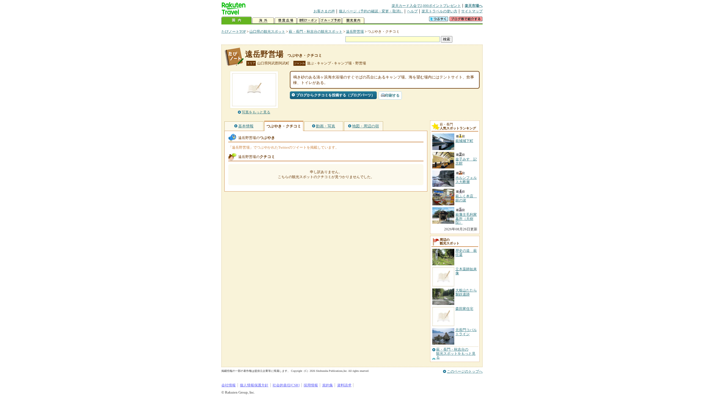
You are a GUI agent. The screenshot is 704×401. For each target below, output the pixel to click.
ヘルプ (412, 11)
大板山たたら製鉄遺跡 (466, 292)
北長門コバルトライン (466, 332)
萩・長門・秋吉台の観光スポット (315, 31)
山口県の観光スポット (267, 31)
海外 (263, 20)
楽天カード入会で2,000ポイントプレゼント (426, 6)
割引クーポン (308, 20)
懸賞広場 (286, 20)
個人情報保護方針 (254, 385)
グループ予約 (331, 20)
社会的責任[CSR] (286, 385)
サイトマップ (472, 11)
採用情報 (311, 385)
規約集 (327, 385)
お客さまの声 (324, 11)
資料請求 (344, 385)
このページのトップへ (465, 371)
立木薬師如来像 (466, 271)
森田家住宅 (464, 309)
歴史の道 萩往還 (466, 253)
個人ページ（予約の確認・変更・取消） (371, 11)
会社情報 (228, 385)
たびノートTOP (233, 31)
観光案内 (353, 20)
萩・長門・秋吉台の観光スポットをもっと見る (455, 353)
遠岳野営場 (355, 31)
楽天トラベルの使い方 (439, 11)
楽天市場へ (474, 6)
